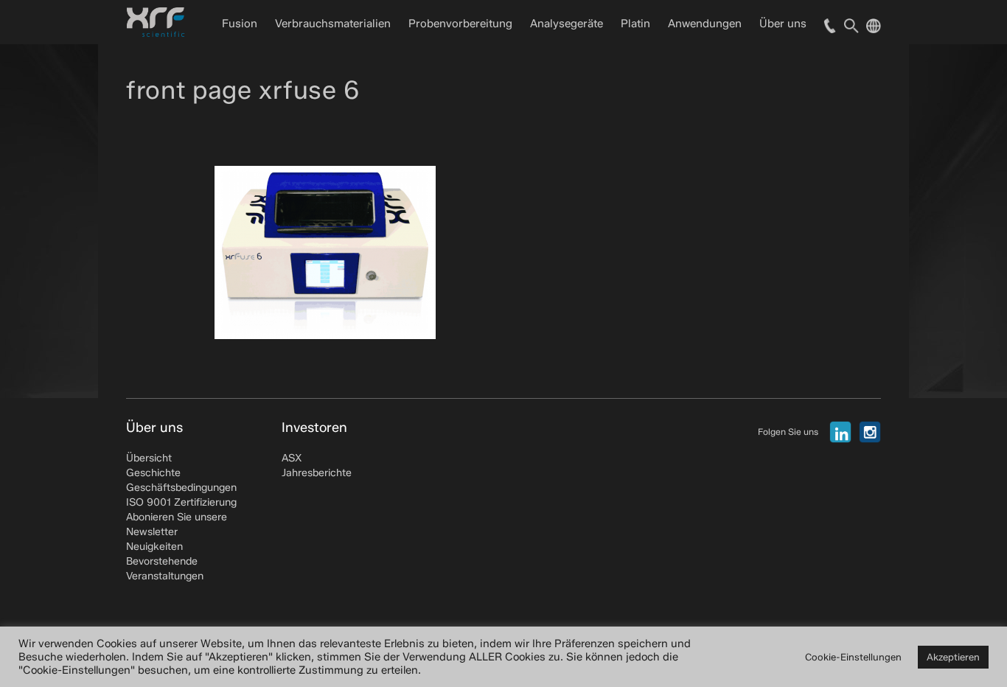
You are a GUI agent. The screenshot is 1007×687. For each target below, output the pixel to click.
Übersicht (149, 458)
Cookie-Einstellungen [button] (853, 657)
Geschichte (153, 473)
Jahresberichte (317, 473)
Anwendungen (705, 23)
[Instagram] (870, 432)
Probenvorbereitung (460, 23)
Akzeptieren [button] (953, 657)
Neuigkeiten (154, 546)
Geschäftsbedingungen (181, 487)
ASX (292, 458)
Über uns (782, 23)
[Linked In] (840, 432)
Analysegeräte (566, 23)
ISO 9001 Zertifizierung (181, 502)
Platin (635, 23)
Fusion (239, 23)
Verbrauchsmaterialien (333, 23)
